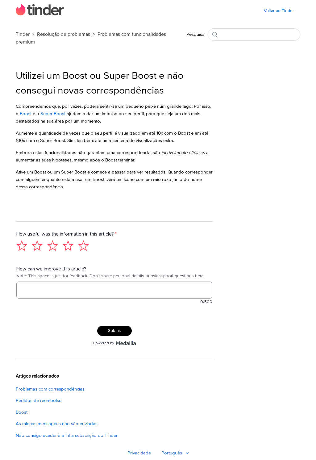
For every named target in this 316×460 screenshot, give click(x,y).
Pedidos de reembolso (39, 400)
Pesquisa (195, 34)
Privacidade (139, 453)
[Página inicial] (40, 14)
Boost (25, 113)
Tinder (23, 34)
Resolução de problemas (63, 34)
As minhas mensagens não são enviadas (57, 423)
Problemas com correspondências (50, 389)
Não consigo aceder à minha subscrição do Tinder (67, 435)
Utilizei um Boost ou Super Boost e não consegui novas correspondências (99, 83)
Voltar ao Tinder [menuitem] (279, 11)
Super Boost (52, 113)
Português (172, 453)
